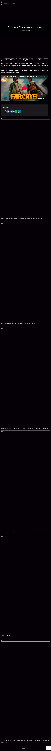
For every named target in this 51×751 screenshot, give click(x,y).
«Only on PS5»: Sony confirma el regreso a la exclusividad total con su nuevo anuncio (21, 635)
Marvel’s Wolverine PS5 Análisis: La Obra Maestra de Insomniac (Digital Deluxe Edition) (22, 218)
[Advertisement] (24, 46)
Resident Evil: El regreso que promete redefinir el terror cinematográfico (18, 323)
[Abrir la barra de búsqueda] (45, 3)
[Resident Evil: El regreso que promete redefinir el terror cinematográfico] (25, 320)
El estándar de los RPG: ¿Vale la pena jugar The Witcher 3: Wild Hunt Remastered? (21, 531)
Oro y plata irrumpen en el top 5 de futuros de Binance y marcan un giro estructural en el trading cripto (25, 428)
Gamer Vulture (9, 3)
